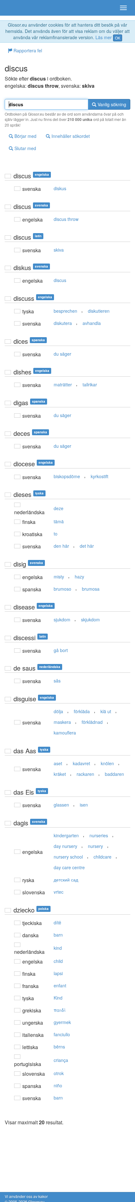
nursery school (68, 857)
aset (58, 763)
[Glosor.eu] (16, 8)
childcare (102, 857)
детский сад (66, 879)
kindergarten (66, 835)
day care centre (69, 867)
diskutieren (99, 311)
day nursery (65, 846)
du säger (62, 354)
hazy (79, 576)
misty (59, 576)
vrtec (58, 892)
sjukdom (62, 619)
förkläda (82, 711)
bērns (59, 1046)
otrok (59, 1073)
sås (57, 680)
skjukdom (90, 619)
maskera (62, 722)
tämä (59, 521)
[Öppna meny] (123, 8)
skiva (59, 250)
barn (58, 935)
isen (84, 805)
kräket (60, 774)
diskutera (63, 323)
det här (87, 546)
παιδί (60, 1010)
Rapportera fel (27, 50)
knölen (107, 763)
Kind (58, 998)
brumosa (91, 589)
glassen (61, 805)
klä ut (105, 711)
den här (61, 546)
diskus (60, 188)
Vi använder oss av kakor (26, 1196)
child (58, 961)
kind (58, 948)
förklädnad (92, 722)
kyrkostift (99, 476)
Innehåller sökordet (70, 136)
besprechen (65, 311)
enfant (60, 985)
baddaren (114, 774)
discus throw (66, 219)
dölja (58, 711)
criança (61, 1060)
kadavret (81, 763)
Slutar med (24, 148)
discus (60, 280)
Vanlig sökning (111, 104)
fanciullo (62, 1034)
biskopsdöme (67, 476)
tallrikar (90, 384)
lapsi (58, 973)
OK (117, 37)
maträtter (63, 384)
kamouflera (65, 732)
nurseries (98, 835)
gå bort (61, 650)
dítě (57, 922)
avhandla (92, 323)
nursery (95, 846)
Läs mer (103, 37)
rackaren (85, 774)
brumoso (62, 589)
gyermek (62, 1022)
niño (58, 1085)
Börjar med (24, 136)
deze (58, 508)
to (55, 533)
